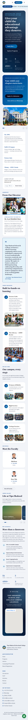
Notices (4, 680)
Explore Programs (12, 51)
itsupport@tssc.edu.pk (9, 703)
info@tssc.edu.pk (8, 698)
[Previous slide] (23, 128)
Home (3, 656)
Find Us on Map (15, 591)
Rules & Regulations (7, 666)
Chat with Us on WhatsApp (15, 101)
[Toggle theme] (12, 2)
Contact (4, 683)
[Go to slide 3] (4, 522)
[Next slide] (26, 128)
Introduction (5, 673)
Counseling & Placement (8, 664)
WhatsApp (6, 693)
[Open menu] (24, 2)
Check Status (18, 185)
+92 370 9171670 (8, 690)
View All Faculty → (8, 488)
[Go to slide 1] (2, 522)
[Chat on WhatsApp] (24, 716)
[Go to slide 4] (6, 522)
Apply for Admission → (14, 96)
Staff (3, 676)
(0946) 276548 (7, 695)
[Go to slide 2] (3, 522)
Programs (4, 659)
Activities (4, 678)
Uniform (4, 661)
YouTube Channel (8, 705)
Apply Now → (18, 2)
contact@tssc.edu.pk (9, 700)
